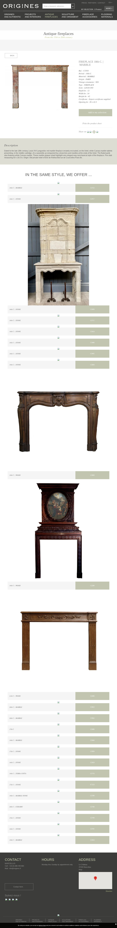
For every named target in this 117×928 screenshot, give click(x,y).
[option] (40, 86)
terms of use (42, 925)
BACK (12, 55)
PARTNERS (92, 3)
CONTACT (101, 3)
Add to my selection (97, 112)
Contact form (18, 887)
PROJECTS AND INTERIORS (33, 15)
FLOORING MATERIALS (107, 15)
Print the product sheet (92, 123)
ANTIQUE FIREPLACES (51, 15)
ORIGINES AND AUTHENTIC (12, 15)
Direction (109, 891)
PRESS (84, 3)
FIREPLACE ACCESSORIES (89, 15)
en (110, 2)
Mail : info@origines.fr (13, 868)
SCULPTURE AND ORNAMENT (70, 15)
